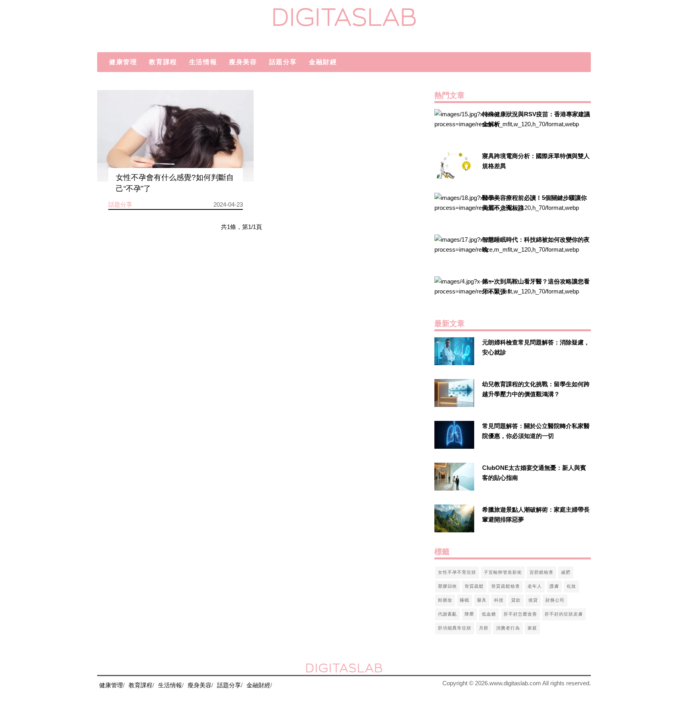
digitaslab (344, 17)
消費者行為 (508, 628)
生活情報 (203, 62)
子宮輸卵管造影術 (503, 572)
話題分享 (283, 62)
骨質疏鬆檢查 (505, 586)
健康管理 (123, 62)
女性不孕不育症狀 (457, 572)
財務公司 (555, 600)
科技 (499, 600)
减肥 (566, 572)
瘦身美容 (243, 62)
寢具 (482, 600)
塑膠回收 (447, 586)
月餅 (484, 628)
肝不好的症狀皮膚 (564, 614)
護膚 (554, 586)
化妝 (571, 586)
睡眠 (464, 600)
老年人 (535, 586)
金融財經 (323, 62)
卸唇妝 (445, 600)
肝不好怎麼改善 (520, 614)
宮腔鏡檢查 (541, 572)
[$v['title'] (175, 136)
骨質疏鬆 (474, 586)
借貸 (533, 600)
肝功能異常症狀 (454, 628)
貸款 (516, 600)
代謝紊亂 (447, 614)
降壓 (469, 614)
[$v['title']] (454, 123)
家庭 (532, 628)
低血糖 (489, 614)
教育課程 (163, 62)
